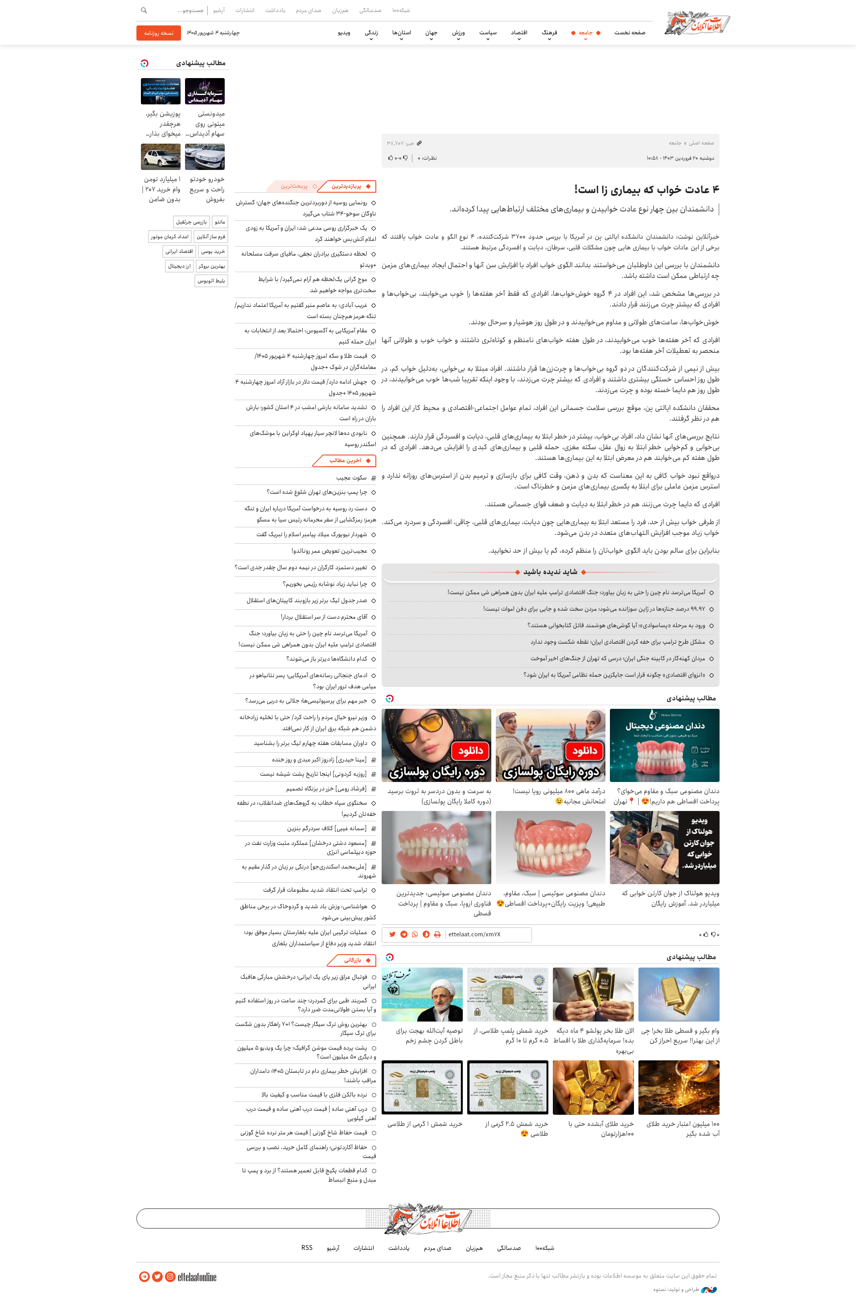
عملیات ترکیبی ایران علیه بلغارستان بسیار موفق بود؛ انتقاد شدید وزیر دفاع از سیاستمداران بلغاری (310, 937)
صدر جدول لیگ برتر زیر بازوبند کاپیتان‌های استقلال (307, 600)
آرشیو (219, 10)
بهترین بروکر (212, 266)
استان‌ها (401, 32)
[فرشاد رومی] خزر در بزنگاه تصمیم (326, 789)
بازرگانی (352, 960)
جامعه (586, 32)
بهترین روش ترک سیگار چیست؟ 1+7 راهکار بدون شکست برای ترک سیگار (305, 1028)
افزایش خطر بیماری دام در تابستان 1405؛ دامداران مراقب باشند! (313, 1075)
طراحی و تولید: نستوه (677, 1290)
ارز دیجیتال (179, 266)
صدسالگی (370, 10)
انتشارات (245, 10)
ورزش (458, 32)
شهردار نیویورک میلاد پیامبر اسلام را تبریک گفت (311, 534)
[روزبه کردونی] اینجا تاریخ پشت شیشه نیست (313, 774)
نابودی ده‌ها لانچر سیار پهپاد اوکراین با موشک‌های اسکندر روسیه (313, 438)
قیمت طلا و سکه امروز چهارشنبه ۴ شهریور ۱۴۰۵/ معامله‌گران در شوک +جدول (315, 361)
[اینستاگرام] (170, 1276)
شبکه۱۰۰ (401, 10)
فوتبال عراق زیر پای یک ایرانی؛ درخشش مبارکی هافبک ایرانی (308, 981)
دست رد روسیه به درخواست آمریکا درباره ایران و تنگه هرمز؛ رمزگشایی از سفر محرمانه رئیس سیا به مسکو (310, 514)
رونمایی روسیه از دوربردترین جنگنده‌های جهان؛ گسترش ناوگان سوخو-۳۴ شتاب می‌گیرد (306, 208)
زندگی (371, 32)
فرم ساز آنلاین (211, 236)
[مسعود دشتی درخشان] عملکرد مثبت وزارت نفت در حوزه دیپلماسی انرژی (310, 847)
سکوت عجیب (351, 478)
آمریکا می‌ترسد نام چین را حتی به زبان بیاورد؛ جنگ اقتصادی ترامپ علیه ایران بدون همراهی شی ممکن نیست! (576, 592)
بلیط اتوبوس (211, 281)
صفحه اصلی (701, 143)
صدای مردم (308, 10)
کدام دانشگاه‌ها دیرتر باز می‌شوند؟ (326, 659)
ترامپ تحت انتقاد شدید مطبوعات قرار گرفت (315, 890)
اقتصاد (519, 32)
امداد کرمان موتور (170, 236)
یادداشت (275, 10)
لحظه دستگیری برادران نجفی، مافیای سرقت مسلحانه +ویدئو (308, 259)
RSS (307, 1248)
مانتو (220, 222)
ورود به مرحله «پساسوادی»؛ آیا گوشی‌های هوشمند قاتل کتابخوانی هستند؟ (616, 625)
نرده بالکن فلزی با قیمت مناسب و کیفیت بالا (314, 1095)
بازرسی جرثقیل (191, 222)
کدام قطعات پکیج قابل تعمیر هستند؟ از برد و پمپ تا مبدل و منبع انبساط (309, 1175)
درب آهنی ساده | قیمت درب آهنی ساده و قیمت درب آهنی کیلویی (311, 1113)
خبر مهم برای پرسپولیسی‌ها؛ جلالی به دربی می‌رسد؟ (306, 701)
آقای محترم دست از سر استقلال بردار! (324, 617)
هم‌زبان (340, 10)
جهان (431, 32)
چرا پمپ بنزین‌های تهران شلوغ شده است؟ (317, 492)
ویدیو (344, 32)
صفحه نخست (630, 32)
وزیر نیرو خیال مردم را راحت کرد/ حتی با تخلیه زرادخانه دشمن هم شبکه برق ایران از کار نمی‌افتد (307, 722)
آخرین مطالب (345, 460)
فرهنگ (549, 32)
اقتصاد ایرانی (179, 251)
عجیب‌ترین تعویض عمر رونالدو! (329, 551)
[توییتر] (157, 1276)
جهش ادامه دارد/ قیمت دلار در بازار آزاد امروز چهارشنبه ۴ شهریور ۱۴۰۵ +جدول (305, 387)
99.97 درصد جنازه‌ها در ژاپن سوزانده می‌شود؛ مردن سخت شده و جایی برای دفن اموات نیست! (594, 609)
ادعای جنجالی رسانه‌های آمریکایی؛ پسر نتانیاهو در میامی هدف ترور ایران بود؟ (313, 680)
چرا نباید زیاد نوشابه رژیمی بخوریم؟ (325, 584)
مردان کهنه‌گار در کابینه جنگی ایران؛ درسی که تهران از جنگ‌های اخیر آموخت (618, 658)
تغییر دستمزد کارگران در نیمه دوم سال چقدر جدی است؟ (301, 567)
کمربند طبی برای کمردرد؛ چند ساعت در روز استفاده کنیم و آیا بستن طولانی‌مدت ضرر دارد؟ (305, 1005)
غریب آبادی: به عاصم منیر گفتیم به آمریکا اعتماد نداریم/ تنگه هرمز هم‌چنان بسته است (305, 310)
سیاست (488, 32)
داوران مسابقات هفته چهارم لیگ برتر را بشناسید (310, 743)
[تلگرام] (144, 1276)
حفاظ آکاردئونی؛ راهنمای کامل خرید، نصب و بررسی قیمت (311, 1151)
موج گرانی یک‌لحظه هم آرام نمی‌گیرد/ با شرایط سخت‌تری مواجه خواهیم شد (317, 284)
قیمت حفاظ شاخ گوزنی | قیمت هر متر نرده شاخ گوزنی (303, 1133)
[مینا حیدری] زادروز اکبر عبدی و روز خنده (319, 760)
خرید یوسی (213, 251)
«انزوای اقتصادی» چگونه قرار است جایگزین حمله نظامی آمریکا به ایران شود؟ (614, 675)
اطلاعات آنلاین (697, 22)
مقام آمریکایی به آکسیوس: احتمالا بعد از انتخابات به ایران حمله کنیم (310, 336)
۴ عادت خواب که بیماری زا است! (647, 190)
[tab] (351, 186)
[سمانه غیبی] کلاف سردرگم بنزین (327, 828)
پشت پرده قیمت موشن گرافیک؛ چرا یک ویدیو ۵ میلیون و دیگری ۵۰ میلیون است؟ (306, 1052)
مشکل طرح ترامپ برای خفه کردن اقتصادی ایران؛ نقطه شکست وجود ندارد (618, 642)
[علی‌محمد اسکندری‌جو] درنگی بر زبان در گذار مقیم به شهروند (309, 871)
